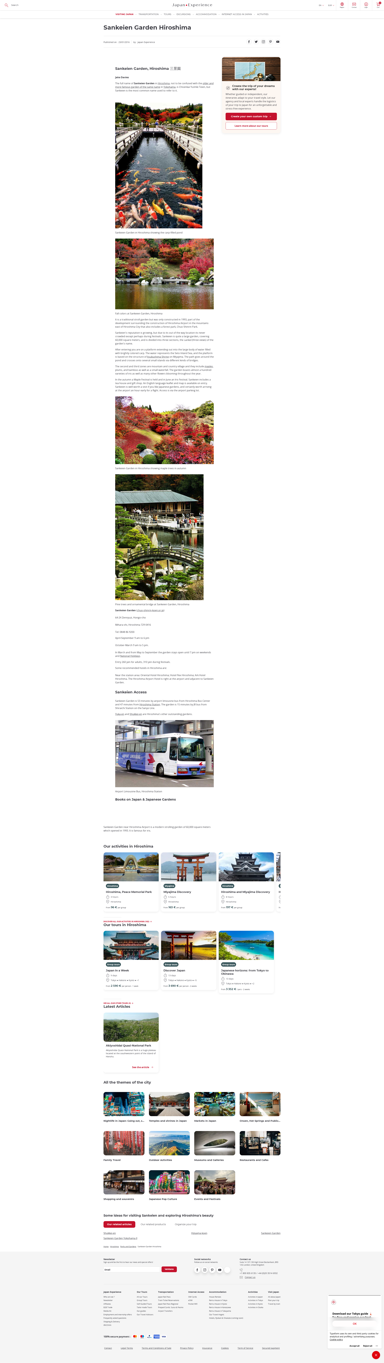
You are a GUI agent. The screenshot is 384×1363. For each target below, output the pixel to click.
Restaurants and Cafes (254, 1160)
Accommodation (206, 14)
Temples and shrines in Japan (168, 1121)
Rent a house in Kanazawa (220, 1307)
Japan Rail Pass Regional (168, 1304)
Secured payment (271, 1348)
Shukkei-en (136, 714)
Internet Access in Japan (237, 14)
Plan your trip (273, 1300)
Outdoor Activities (160, 1160)
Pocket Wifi (192, 1304)
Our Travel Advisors (145, 1314)
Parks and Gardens (128, 1246)
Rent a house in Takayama (220, 1311)
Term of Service (245, 1348)
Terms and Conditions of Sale (156, 1348)
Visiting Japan (124, 14)
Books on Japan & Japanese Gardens (145, 799)
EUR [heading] (330, 5)
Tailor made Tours (144, 1307)
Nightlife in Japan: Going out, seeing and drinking (124, 1121)
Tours (167, 14)
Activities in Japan (255, 1297)
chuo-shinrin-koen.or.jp (150, 610)
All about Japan (274, 1297)
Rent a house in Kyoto (218, 1304)
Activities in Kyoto (255, 1304)
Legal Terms (127, 1348)
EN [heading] (320, 5)
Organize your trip (185, 1224)
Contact (108, 1348)
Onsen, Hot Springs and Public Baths (260, 1121)
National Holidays (130, 656)
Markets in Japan (205, 1121)
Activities (262, 14)
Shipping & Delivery (112, 1322)
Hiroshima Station (150, 704)
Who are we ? (109, 1297)
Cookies (225, 1348)
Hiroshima (164, 83)
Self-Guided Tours (144, 1304)
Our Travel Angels (216, 1314)
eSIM (190, 1300)
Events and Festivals (207, 1199)
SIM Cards (192, 1297)
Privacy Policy (187, 1348)
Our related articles (119, 1224)
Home (106, 1246)
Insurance (207, 1348)
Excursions (184, 14)
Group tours (113, 964)
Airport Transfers (165, 1311)
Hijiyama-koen (199, 1233)
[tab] (119, 1224)
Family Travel (112, 1160)
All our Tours (142, 1297)
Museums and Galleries (209, 1160)
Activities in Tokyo (255, 1300)
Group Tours (142, 1300)
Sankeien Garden (270, 1233)
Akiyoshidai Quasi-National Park (128, 1045)
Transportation (149, 14)
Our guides (141, 1311)
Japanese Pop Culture (163, 1199)
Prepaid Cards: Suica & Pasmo (170, 1307)
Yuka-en (119, 714)
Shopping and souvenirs (119, 1199)
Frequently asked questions (115, 1318)
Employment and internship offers (118, 1314)
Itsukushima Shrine (158, 356)
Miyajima (169, 885)
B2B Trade (108, 1307)
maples (209, 366)
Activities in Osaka (255, 1307)
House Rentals (215, 1297)
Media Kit (107, 1311)
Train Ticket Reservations (168, 1300)
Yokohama (170, 87)
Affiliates (107, 1304)
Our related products (153, 1224)
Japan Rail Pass (164, 1297)
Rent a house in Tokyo (218, 1300)
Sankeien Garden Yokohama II (120, 1238)
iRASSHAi (107, 1325)
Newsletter (108, 1300)
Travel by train (274, 1304)
